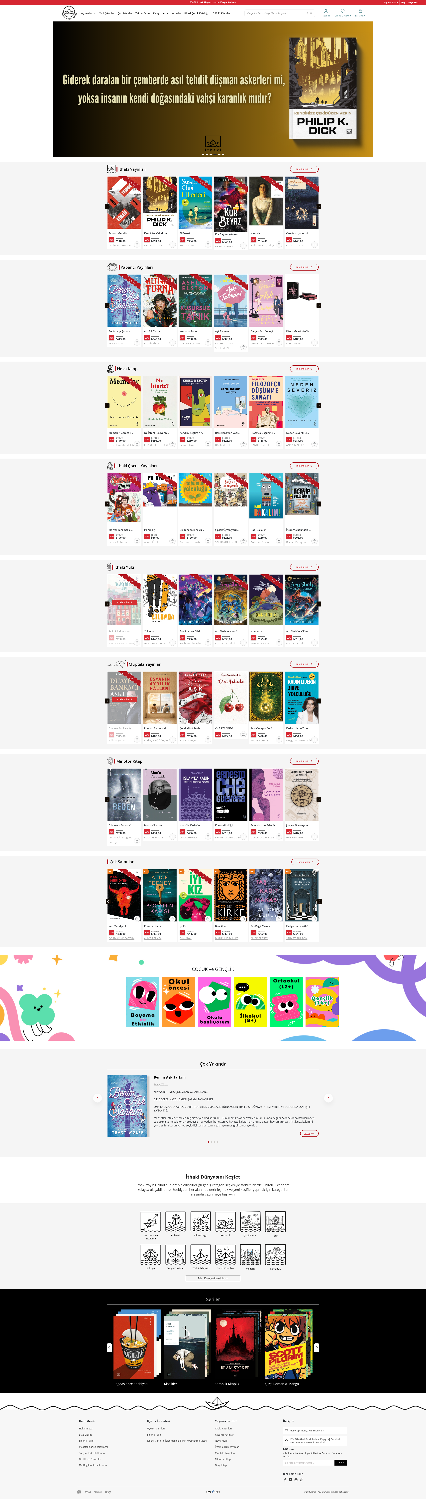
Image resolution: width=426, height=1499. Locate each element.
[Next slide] (319, 206)
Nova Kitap (221, 1440)
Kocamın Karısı (152, 926)
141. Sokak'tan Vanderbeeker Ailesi (121, 631)
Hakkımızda (86, 1428)
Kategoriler (159, 13)
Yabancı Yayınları (224, 1434)
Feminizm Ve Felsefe (263, 825)
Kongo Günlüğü (224, 825)
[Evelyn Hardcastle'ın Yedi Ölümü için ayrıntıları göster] (302, 896)
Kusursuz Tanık (188, 331)
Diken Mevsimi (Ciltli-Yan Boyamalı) (298, 331)
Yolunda (149, 631)
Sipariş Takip (391, 2)
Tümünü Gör (302, 169)
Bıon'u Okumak (153, 825)
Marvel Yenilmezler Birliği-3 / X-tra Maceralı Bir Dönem (121, 529)
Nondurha (257, 631)
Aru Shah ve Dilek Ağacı (192, 631)
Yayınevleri (87, 13)
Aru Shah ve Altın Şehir (227, 631)
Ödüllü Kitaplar (221, 13)
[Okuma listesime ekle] (137, 181)
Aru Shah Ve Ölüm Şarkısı (298, 631)
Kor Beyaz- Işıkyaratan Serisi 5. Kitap (227, 234)
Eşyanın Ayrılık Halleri (156, 728)
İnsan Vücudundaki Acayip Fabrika (298, 529)
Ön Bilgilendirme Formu (93, 1465)
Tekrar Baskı (142, 13)
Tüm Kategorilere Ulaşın (213, 1278)
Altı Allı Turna (152, 331)
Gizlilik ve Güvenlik (90, 1459)
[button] (203, 154)
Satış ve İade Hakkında (92, 1453)
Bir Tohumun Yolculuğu (192, 529)
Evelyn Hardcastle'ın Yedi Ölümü (298, 926)
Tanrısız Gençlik (118, 233)
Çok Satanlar (125, 13)
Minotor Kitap (223, 1459)
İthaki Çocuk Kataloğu (196, 13)
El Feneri (185, 233)
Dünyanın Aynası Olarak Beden (121, 825)
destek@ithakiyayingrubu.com (307, 1430)
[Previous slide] (107, 206)
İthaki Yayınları (223, 1428)
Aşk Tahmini (222, 331)
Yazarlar (176, 13)
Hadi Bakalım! (259, 529)
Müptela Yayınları (225, 1453)
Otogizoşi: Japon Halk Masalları (298, 233)
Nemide (255, 233)
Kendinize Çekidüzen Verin (156, 233)
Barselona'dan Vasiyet (227, 432)
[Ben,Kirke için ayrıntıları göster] (230, 896)
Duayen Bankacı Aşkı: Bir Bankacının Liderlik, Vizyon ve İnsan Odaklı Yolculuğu (121, 728)
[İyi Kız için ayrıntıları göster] (195, 896)
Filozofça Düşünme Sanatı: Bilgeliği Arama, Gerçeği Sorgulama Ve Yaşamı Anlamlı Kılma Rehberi (263, 432)
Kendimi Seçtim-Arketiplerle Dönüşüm (192, 432)
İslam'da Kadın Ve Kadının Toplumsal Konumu (192, 825)
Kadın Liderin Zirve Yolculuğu (298, 728)
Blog (403, 2)
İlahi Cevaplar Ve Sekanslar (263, 728)
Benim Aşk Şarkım (119, 331)
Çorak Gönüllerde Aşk (192, 728)
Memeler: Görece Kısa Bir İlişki (121, 432)
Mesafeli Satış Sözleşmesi (93, 1446)
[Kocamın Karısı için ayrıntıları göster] (159, 896)
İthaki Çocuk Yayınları (227, 1446)
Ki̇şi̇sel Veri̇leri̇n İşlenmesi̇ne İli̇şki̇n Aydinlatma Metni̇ (177, 1440)
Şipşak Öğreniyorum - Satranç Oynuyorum (227, 529)
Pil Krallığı (150, 529)
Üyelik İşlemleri (156, 1428)
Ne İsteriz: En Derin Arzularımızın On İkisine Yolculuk (156, 432)
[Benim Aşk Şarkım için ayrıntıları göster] (127, 1106)
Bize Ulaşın (85, 1434)
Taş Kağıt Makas (260, 926)
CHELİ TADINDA (224, 728)
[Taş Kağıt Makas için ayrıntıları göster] (266, 896)
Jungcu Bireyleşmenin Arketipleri (298, 825)
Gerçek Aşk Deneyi (262, 331)
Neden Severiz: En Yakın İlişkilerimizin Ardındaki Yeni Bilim (298, 432)
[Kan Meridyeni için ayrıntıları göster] (124, 896)
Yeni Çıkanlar (106, 13)
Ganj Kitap (221, 1465)
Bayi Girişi (414, 2)
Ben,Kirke (220, 926)
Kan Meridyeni (117, 926)
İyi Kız (183, 926)
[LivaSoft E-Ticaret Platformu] (213, 1492)
